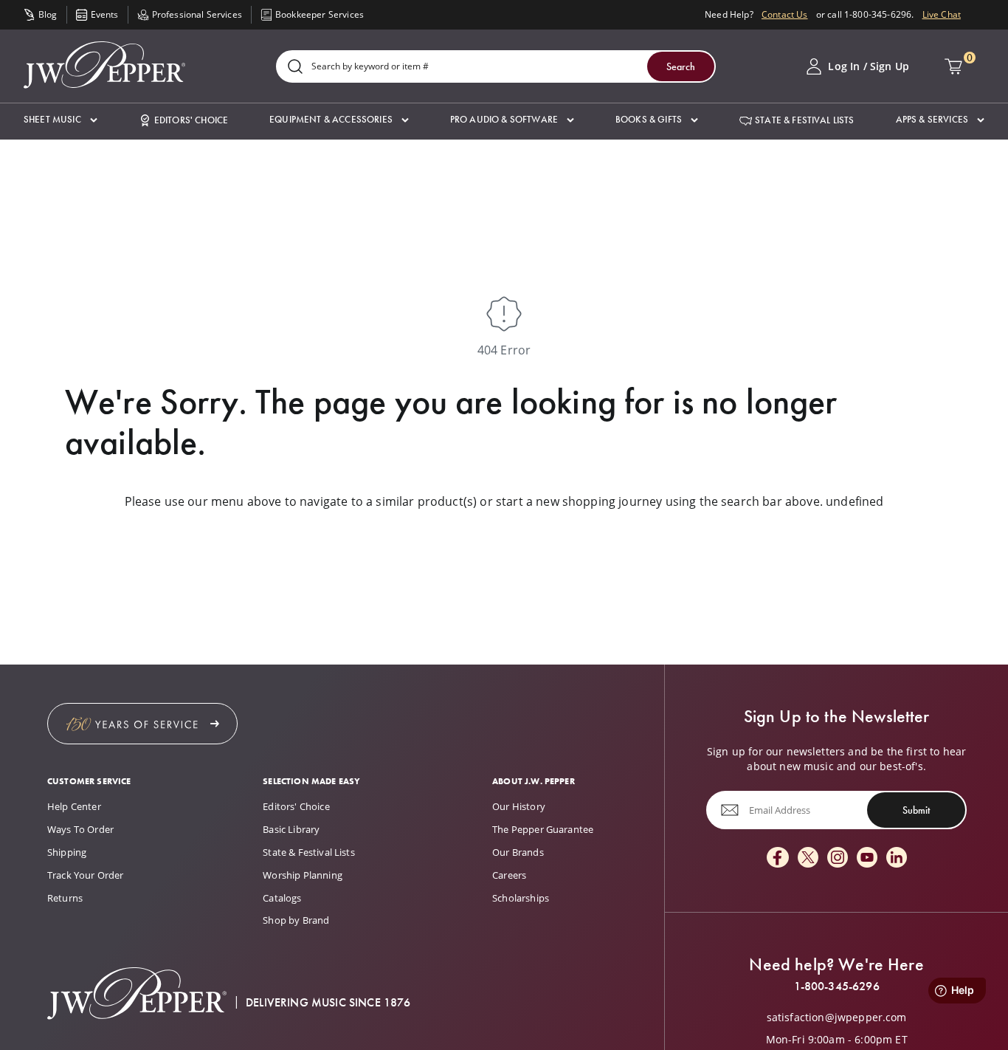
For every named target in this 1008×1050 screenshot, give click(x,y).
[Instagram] (837, 858)
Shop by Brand (296, 920)
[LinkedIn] (896, 858)
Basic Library (291, 829)
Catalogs (282, 898)
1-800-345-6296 (837, 986)
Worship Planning (302, 875)
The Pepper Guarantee (542, 829)
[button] (60, 120)
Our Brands (518, 852)
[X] (808, 858)
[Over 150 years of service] (142, 723)
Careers (509, 875)
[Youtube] (867, 858)
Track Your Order (85, 875)
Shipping (66, 852)
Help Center (74, 806)
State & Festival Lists (309, 852)
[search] (295, 68)
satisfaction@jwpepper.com (837, 1017)
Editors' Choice (296, 806)
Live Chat (941, 14)
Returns (65, 898)
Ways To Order (80, 829)
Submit (916, 810)
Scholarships (520, 898)
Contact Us (785, 14)
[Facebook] (778, 858)
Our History (518, 806)
